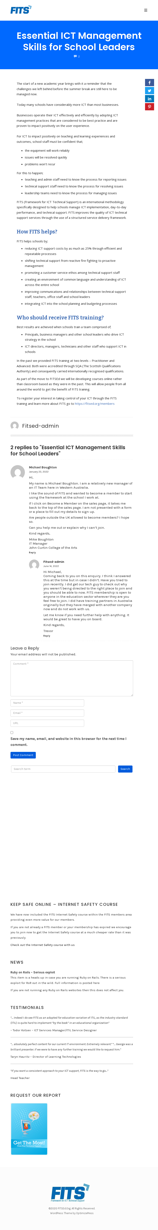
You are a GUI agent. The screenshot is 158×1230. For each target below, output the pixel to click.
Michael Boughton (43, 467)
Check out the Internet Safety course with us (42, 945)
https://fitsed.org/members (95, 403)
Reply (32, 552)
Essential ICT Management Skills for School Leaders (79, 41)
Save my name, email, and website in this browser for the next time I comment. (68, 742)
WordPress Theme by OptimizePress (72, 1213)
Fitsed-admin (40, 426)
